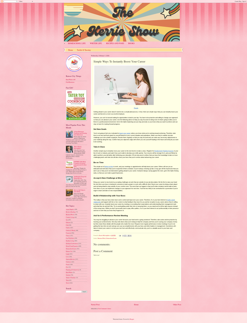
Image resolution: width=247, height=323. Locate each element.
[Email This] (123, 236)
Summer (68, 275)
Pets (67, 267)
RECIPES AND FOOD (115, 43)
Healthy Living (70, 241)
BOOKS (131, 43)
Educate (68, 222)
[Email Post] (119, 235)
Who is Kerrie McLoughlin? (77, 147)
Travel (67, 283)
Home (70, 50)
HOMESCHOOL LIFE (77, 43)
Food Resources (70, 82)
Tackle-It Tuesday (84, 50)
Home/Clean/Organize (72, 246)
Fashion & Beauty (71, 230)
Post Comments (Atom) (104, 308)
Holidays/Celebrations (72, 243)
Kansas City (69, 251)
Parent (67, 264)
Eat (67, 220)
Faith (67, 225)
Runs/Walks (69, 272)
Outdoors (68, 262)
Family (68, 228)
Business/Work (102, 238)
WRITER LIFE (96, 43)
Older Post (177, 304)
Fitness (68, 235)
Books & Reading (70, 212)
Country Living (70, 217)
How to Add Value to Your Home (79, 191)
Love (67, 257)
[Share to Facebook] (129, 236)
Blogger (132, 319)
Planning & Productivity (72, 270)
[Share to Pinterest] (131, 236)
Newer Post (95, 304)
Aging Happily (70, 209)
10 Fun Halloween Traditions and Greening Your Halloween (80, 133)
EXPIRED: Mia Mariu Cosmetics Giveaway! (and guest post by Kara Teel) (80, 164)
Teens (67, 280)
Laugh (67, 254)
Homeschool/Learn (111, 238)
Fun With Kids (70, 238)
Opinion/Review (70, 259)
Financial (68, 233)
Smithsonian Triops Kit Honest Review (80, 177)
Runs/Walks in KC (71, 79)
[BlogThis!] (125, 236)
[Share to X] (127, 236)
